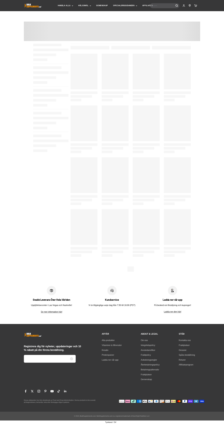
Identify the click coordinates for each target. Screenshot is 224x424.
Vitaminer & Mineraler (112, 345)
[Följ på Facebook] (25, 391)
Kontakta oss (185, 340)
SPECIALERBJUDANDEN (124, 5)
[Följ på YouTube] (52, 391)
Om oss (144, 340)
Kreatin (105, 350)
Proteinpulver (108, 355)
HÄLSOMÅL (83, 5)
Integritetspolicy (148, 345)
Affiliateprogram (186, 365)
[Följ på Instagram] (39, 391)
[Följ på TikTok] (58, 391)
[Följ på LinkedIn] (65, 391)
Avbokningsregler (149, 360)
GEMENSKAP (102, 5)
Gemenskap (146, 379)
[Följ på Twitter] (32, 391)
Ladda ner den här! (172, 312)
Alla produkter (108, 340)
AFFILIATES (147, 5)
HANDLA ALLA (64, 5)
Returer (182, 360)
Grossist (182, 350)
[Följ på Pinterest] (45, 391)
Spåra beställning (187, 355)
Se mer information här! (51, 312)
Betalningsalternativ (150, 370)
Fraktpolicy (146, 355)
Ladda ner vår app (110, 360)
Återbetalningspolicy (150, 365)
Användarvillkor (148, 350)
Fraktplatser (146, 374)
